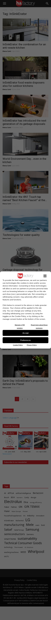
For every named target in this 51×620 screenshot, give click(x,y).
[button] (45, 276)
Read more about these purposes (39, 326)
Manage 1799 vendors (20, 326)
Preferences (25, 340)
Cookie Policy (18, 345)
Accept (25, 333)
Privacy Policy (32, 345)
